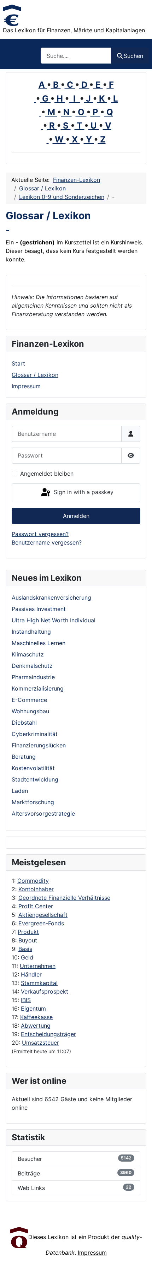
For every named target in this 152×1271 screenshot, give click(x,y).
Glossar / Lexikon (35, 374)
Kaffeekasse (36, 1017)
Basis (25, 948)
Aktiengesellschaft (43, 914)
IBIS (26, 1000)
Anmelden (76, 515)
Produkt (28, 931)
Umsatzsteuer (40, 1042)
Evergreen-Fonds (41, 923)
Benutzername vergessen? (47, 542)
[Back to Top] (139, 1257)
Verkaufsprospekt (44, 991)
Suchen (133, 55)
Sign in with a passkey (82, 492)
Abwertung (36, 1025)
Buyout (27, 940)
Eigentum (33, 1008)
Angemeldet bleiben (47, 473)
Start (18, 363)
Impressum (26, 386)
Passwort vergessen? (40, 533)
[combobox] (76, 56)
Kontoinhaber (36, 889)
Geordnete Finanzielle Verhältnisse (64, 897)
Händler (31, 974)
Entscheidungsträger (48, 1034)
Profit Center (35, 906)
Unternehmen (37, 965)
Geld (27, 957)
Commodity (33, 880)
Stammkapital (39, 982)
